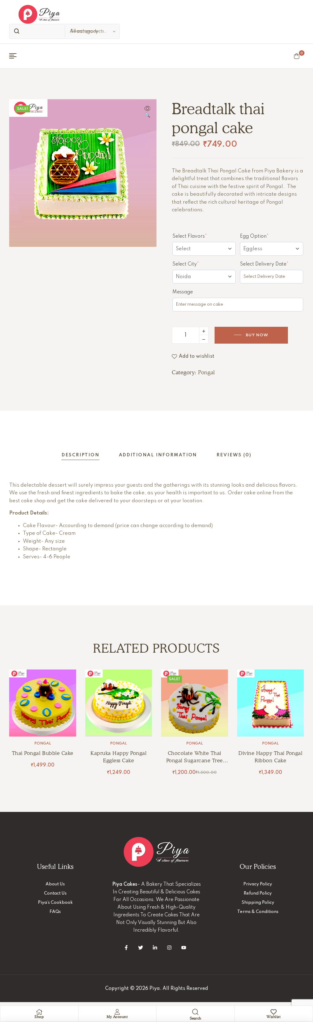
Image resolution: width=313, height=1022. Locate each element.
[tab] (80, 455)
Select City (196, 264)
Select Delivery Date (271, 264)
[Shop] (39, 1012)
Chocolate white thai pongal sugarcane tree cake (194, 760)
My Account (117, 1016)
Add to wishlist (196, 356)
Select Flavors (200, 236)
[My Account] (117, 1012)
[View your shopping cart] (296, 56)
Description (80, 455)
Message (182, 292)
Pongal (206, 372)
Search (15, 31)
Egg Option (265, 236)
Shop (39, 1016)
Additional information (158, 455)
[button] (147, 112)
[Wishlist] (274, 1012)
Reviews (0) (233, 455)
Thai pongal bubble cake (42, 753)
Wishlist (274, 1016)
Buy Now (257, 335)
